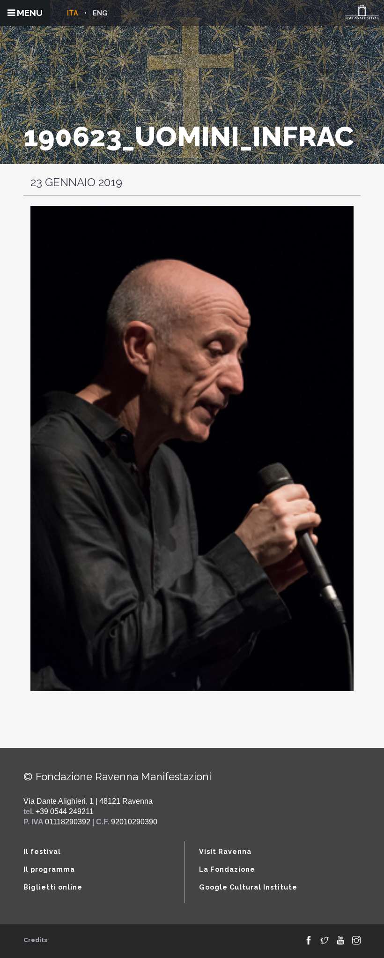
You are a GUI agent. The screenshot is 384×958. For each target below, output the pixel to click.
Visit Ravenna (225, 851)
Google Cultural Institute (248, 887)
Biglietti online (52, 887)
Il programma (49, 869)
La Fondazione (227, 869)
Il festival (42, 851)
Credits (35, 939)
